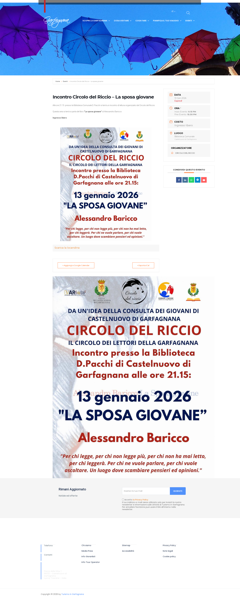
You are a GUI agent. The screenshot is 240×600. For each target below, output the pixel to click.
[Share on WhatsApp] (191, 180)
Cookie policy (169, 557)
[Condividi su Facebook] (179, 180)
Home (57, 81)
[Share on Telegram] (197, 180)
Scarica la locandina (67, 247)
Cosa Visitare (121, 20)
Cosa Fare (140, 20)
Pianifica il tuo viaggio (166, 20)
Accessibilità (128, 551)
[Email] (204, 180)
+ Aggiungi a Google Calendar (75, 265)
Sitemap (126, 545)
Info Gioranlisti (88, 557)
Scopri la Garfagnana (94, 20)
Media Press (87, 551)
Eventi (188, 20)
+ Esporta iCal (143, 265)
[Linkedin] (185, 180)
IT (173, 11)
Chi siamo (86, 545)
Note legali (168, 551)
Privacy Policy (169, 545)
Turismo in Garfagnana (72, 594)
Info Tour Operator (91, 562)
